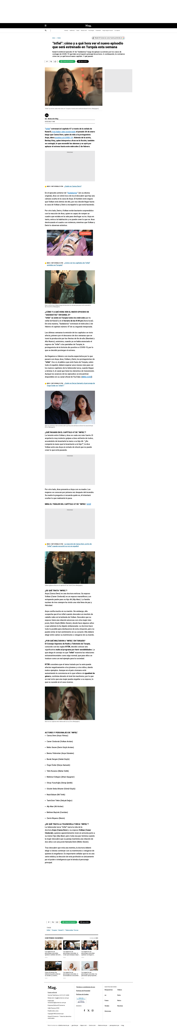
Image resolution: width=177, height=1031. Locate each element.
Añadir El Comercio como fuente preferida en (108, 38)
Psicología (91, 30)
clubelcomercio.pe (63, 1025)
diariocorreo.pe (102, 1025)
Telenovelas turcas (71, 930)
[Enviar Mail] (46, 118)
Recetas (120, 1006)
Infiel (48, 930)
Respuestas (109, 990)
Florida (66, 30)
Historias (108, 1011)
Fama (106, 1000)
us (105, 995)
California (72, 30)
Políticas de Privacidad (83, 990)
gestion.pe (75, 1025)
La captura (117, 30)
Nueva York (84, 30)
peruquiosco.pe (114, 1025)
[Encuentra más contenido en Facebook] (47, 61)
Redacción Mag (53, 119)
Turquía (54, 930)
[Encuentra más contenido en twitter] (51, 61)
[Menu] (46, 26)
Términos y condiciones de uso (85, 987)
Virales (107, 1006)
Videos (119, 990)
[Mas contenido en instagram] (93, 1010)
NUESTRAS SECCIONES (111, 987)
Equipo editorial (52, 992)
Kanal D (61, 930)
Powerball (98, 30)
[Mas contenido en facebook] (84, 1010)
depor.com (83, 1025)
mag (122, 1025)
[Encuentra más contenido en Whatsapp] (55, 61)
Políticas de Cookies (82, 994)
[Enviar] (45, 31)
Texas (77, 30)
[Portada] (52, 991)
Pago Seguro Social (108, 30)
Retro (119, 1000)
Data (119, 995)
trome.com (92, 1025)
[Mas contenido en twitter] (88, 1010)
